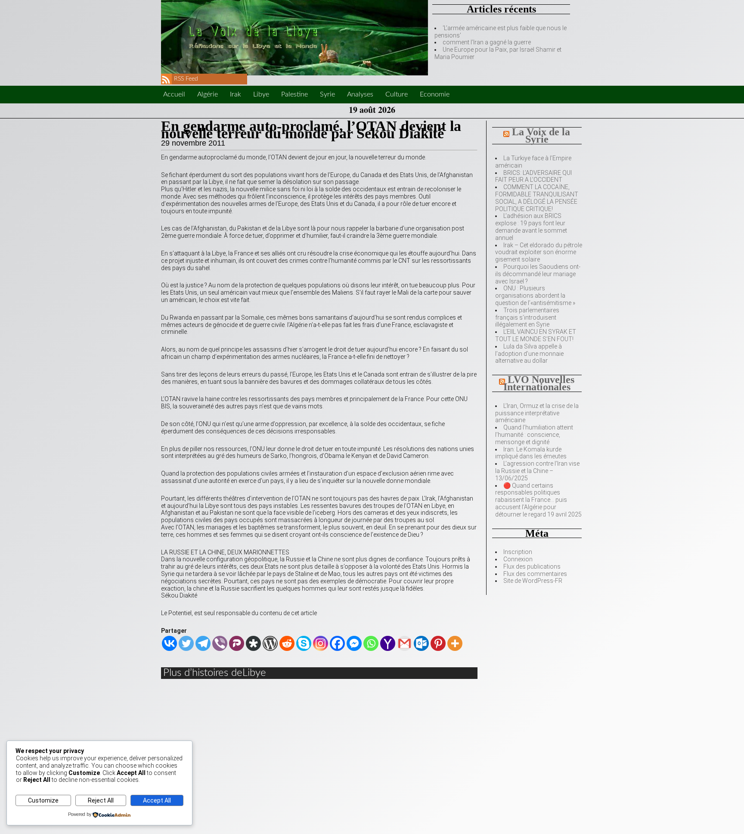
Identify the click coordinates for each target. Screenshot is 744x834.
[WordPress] (270, 643)
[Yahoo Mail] (387, 643)
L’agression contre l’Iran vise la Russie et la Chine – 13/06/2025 (537, 471)
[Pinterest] (438, 643)
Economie (435, 94)
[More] (454, 643)
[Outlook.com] (421, 643)
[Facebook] (337, 643)
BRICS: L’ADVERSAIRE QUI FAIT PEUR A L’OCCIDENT (533, 176)
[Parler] (236, 643)
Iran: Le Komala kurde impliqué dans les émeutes (531, 453)
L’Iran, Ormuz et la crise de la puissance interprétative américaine (537, 413)
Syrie (327, 94)
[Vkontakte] (169, 643)
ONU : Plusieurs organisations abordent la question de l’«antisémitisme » (535, 295)
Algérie (207, 94)
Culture (396, 94)
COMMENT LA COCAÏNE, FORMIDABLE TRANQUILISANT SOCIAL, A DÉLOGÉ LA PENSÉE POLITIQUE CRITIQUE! (536, 198)
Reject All (101, 800)
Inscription (517, 551)
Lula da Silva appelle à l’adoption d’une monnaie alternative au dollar (529, 353)
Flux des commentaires (535, 573)
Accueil (174, 94)
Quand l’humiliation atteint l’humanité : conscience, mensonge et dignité (534, 434)
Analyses (360, 94)
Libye (261, 94)
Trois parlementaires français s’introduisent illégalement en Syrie (527, 317)
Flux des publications (532, 566)
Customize (43, 800)
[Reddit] (286, 643)
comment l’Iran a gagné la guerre (487, 42)
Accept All (157, 800)
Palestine (294, 94)
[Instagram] (320, 643)
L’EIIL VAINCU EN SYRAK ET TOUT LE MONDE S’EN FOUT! (535, 335)
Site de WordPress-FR (532, 580)
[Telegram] (203, 643)
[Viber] (219, 643)
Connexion (518, 559)
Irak (235, 94)
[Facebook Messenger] (354, 643)
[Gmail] (404, 643)
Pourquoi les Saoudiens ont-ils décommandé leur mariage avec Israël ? (537, 274)
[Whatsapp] (370, 643)
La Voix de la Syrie (541, 135)
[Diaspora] (253, 643)
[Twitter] (186, 643)
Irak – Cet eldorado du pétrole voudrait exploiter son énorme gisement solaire (538, 252)
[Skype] (303, 643)
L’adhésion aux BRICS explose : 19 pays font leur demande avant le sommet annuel (531, 226)
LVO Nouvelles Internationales (539, 383)
